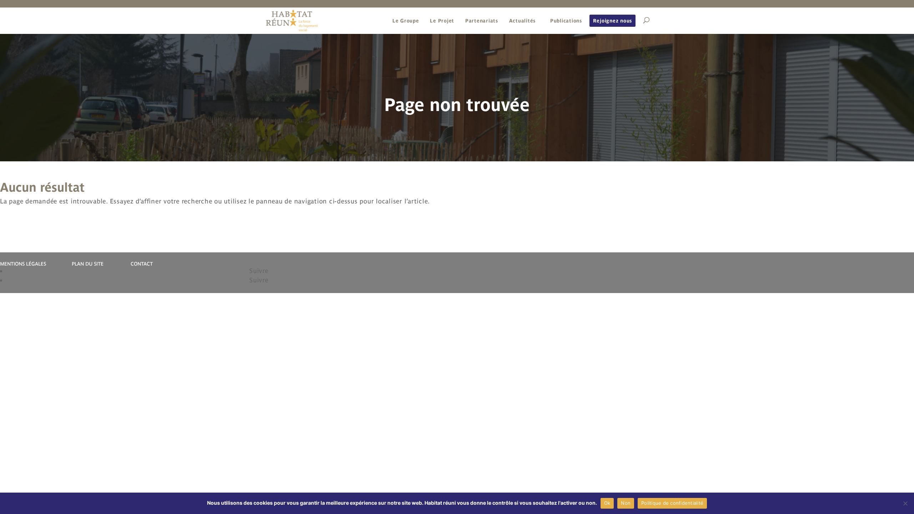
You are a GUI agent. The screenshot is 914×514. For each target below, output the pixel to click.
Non (626, 503)
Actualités (522, 21)
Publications (566, 21)
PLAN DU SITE (88, 264)
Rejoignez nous (612, 21)
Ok (607, 503)
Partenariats (481, 21)
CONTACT (142, 264)
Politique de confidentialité (672, 503)
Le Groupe (405, 21)
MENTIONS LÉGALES (23, 264)
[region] (457, 97)
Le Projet (442, 21)
